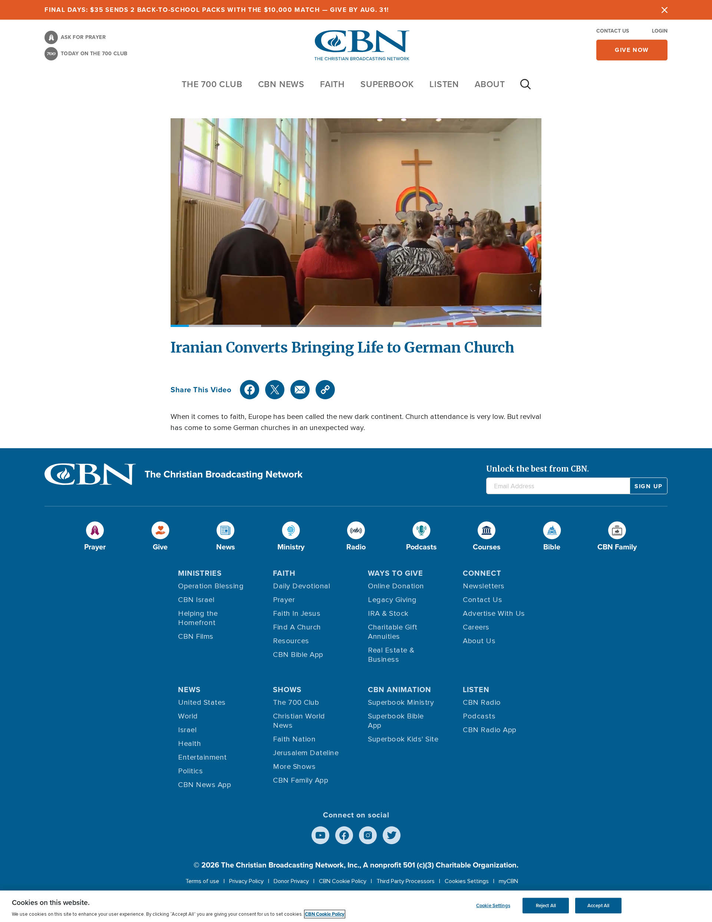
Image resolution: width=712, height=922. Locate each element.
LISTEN (444, 84)
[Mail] (300, 389)
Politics (190, 771)
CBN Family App (300, 780)
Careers (476, 627)
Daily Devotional (301, 586)
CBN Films (196, 636)
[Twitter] (274, 389)
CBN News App (204, 784)
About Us (479, 641)
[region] (356, 906)
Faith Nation (294, 739)
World (188, 716)
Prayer (284, 599)
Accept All (598, 905)
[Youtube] (320, 835)
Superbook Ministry (401, 702)
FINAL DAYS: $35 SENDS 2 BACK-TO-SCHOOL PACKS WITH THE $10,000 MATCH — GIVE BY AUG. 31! (216, 9)
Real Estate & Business (391, 655)
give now (632, 50)
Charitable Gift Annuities (393, 632)
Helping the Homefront (198, 618)
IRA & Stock (388, 613)
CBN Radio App (490, 730)
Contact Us (612, 30)
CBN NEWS (281, 84)
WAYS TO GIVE (395, 573)
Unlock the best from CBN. (537, 468)
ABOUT (490, 84)
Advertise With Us (494, 613)
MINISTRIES (200, 573)
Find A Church (297, 627)
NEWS (189, 689)
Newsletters (484, 586)
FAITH (332, 84)
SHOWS (287, 689)
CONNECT (482, 573)
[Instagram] (368, 835)
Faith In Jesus (296, 613)
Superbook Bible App (396, 721)
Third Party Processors (405, 881)
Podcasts (479, 716)
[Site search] (525, 88)
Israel (187, 730)
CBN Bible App (298, 654)
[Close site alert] (664, 10)
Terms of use (202, 881)
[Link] (325, 389)
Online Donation (396, 586)
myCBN (508, 881)
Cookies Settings (467, 881)
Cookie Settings (493, 905)
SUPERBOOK (387, 84)
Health (189, 743)
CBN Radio (482, 702)
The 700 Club (212, 84)
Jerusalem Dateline (306, 752)
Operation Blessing (211, 586)
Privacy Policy (246, 881)
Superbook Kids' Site (403, 739)
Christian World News (299, 721)
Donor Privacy (291, 881)
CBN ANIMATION (399, 689)
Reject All (546, 905)
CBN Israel (196, 599)
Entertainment (202, 757)
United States (202, 702)
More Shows (294, 766)
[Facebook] (249, 389)
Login (660, 30)
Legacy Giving (392, 599)
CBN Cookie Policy (342, 881)
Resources (291, 641)
